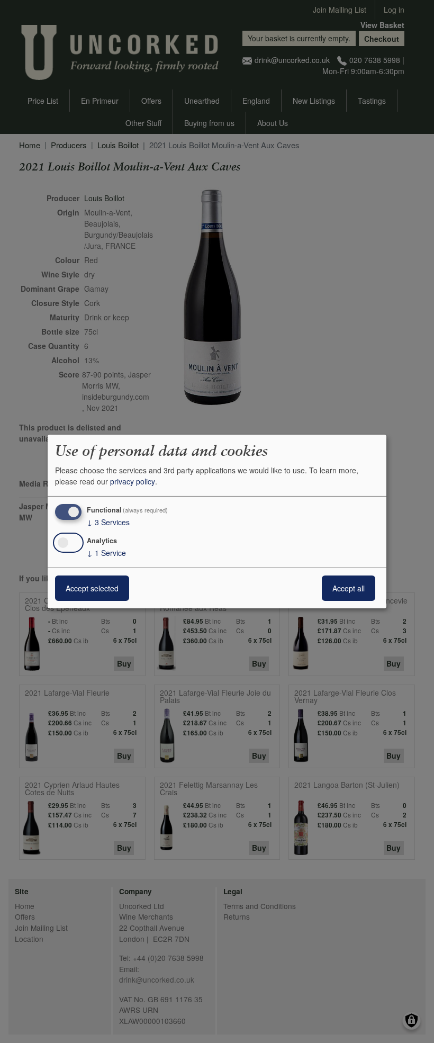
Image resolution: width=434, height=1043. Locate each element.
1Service (106, 552)
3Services (108, 522)
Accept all (348, 588)
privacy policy (132, 481)
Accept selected (92, 588)
